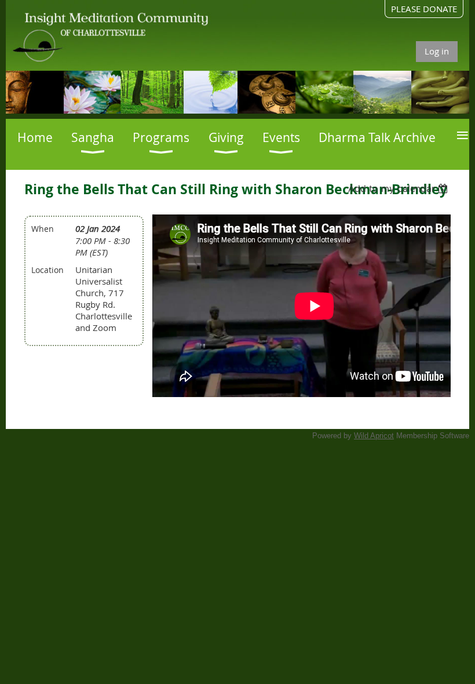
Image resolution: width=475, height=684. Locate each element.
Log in (437, 51)
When (42, 228)
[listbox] (399, 188)
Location (47, 269)
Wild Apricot (374, 435)
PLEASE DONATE (424, 8)
